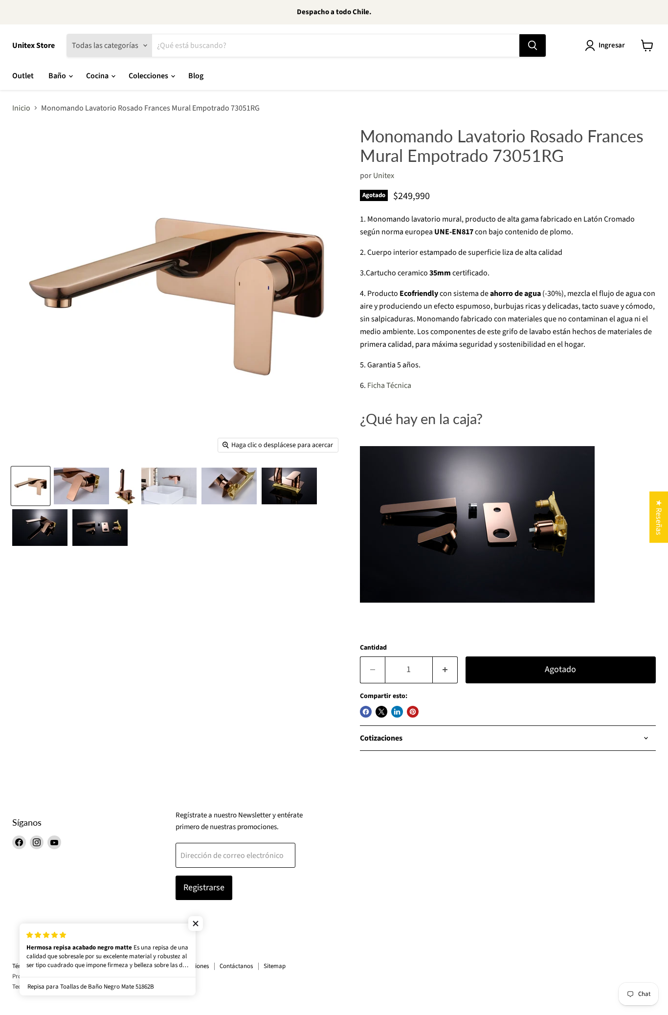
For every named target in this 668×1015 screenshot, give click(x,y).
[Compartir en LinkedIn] (397, 712)
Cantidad (373, 648)
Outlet (23, 75)
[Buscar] (532, 45)
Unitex (383, 175)
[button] (195, 923)
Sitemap (275, 966)
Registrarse (203, 887)
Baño (57, 75)
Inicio (21, 108)
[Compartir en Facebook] (366, 712)
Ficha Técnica (389, 385)
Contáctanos (236, 966)
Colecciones (149, 75)
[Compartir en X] (381, 712)
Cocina (98, 75)
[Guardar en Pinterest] (413, 712)
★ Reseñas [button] (658, 517)
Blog (195, 75)
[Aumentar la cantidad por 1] (445, 669)
